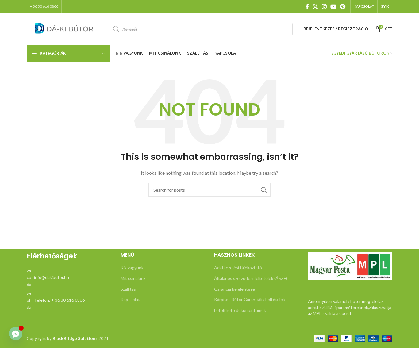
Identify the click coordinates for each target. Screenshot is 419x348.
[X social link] (315, 6)
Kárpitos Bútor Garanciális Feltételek (249, 299)
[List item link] (69, 277)
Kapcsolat (130, 299)
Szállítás (128, 289)
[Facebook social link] (307, 6)
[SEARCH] (264, 190)
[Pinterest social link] (342, 6)
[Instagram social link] (324, 6)
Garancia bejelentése (234, 289)
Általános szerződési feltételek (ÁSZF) (250, 278)
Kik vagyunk (132, 267)
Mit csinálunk (133, 278)
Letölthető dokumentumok (240, 310)
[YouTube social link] (333, 6)
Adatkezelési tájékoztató (238, 267)
